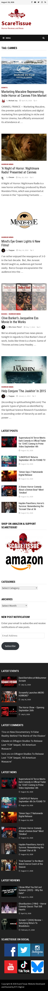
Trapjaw (11, 250)
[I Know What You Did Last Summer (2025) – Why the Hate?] (9, 887)
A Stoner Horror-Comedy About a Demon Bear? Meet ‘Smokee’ (31, 489)
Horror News (7, 164)
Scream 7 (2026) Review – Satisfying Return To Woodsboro (31, 923)
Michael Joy (13, 100)
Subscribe (10, 646)
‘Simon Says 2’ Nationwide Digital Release (31, 473)
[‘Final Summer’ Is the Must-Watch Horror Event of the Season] (9, 861)
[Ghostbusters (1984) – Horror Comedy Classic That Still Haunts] (9, 904)
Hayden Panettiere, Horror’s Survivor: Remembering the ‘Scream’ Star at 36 (31, 506)
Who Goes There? (15, 327)
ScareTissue (16, 23)
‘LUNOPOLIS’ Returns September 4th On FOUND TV (32, 458)
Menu (8, 38)
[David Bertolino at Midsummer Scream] (9, 678)
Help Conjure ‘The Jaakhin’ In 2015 (23, 391)
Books (4, 314)
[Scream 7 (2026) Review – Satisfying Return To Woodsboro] (9, 920)
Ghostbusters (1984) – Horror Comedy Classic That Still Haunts (32, 906)
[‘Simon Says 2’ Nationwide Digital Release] (9, 472)
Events (4, 87)
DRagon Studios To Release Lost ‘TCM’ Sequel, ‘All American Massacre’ (21, 744)
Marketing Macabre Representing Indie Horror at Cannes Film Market (23, 93)
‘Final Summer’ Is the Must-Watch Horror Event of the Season (31, 864)
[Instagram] (42, 1)
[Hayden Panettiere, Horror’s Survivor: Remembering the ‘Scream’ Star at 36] (9, 503)
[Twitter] (39, 1)
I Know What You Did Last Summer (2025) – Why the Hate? (31, 890)
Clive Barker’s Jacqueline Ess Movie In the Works (19, 320)
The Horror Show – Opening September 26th (31, 709)
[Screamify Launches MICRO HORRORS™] (9, 693)
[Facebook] (32, 1)
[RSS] (45, 1)
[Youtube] (35, 1)
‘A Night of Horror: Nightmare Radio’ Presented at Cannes (20, 170)
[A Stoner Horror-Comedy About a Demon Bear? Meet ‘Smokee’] (9, 487)
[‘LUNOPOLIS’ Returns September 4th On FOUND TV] (9, 457)
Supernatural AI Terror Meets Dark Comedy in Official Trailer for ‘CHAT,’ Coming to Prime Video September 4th (32, 442)
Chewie (11, 177)
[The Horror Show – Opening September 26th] (9, 708)
